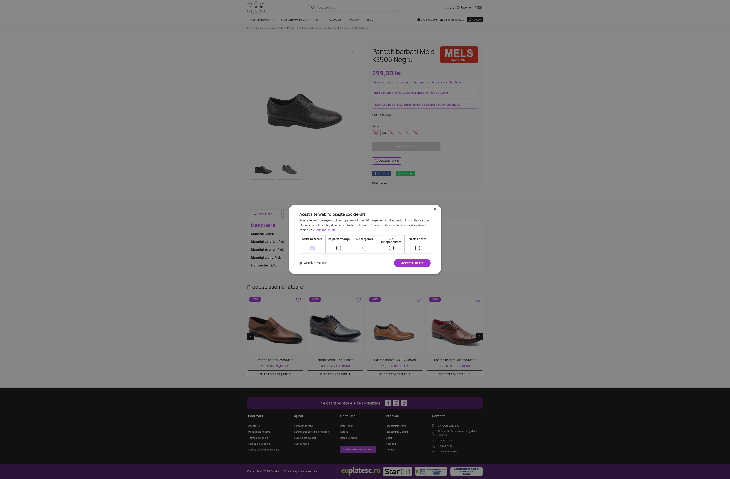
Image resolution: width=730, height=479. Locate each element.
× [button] (434, 209)
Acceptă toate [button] (412, 263)
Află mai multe (326, 230)
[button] (313, 263)
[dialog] (365, 239)
